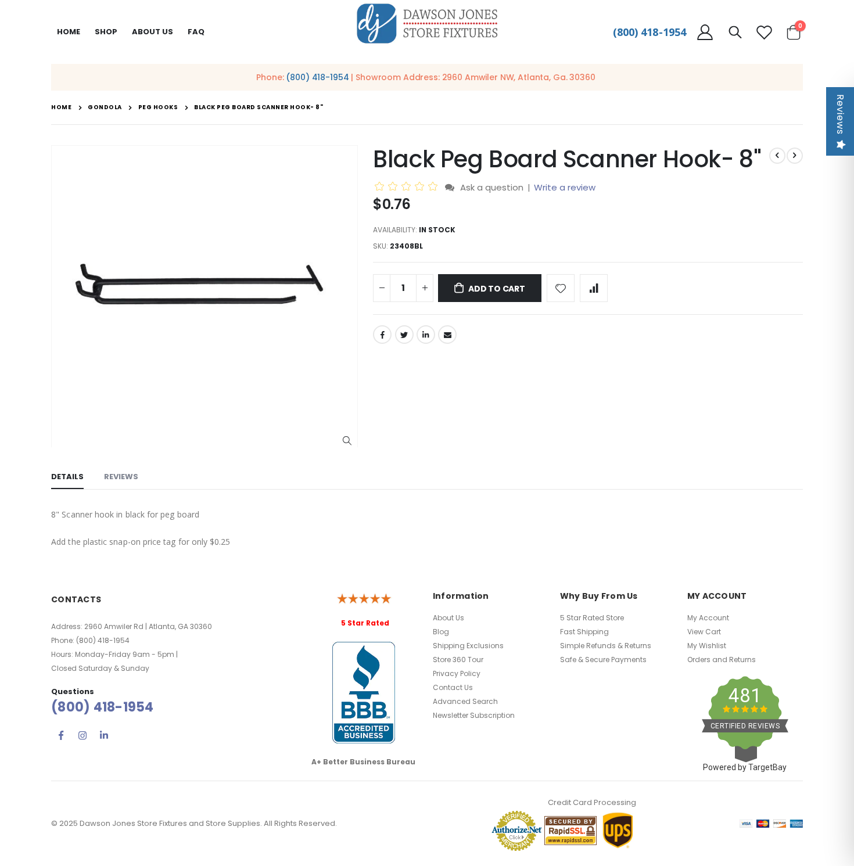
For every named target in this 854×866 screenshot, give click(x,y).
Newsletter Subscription (474, 715)
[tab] (67, 477)
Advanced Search (465, 701)
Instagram (82, 735)
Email (447, 334)
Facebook (382, 334)
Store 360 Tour (458, 659)
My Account (708, 618)
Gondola (105, 107)
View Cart (704, 632)
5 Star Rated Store (592, 618)
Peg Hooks (158, 107)
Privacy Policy (456, 673)
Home (68, 31)
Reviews (840, 114)
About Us (448, 618)
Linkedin (104, 735)
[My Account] (704, 32)
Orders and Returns (721, 659)
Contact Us (453, 687)
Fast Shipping (584, 632)
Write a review (564, 187)
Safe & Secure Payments (603, 659)
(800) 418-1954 (649, 32)
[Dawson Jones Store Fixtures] (427, 24)
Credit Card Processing (592, 802)
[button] (347, 441)
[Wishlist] (764, 32)
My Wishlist (706, 646)
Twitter (404, 334)
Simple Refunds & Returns (605, 646)
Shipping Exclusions (468, 646)
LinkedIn (426, 334)
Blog (441, 632)
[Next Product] (795, 156)
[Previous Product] (777, 156)
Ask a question (491, 187)
